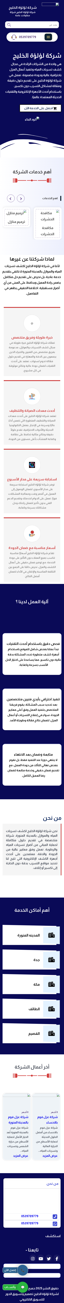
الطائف (34, 1009)
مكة (36, 984)
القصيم (34, 1033)
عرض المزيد (50, 1155)
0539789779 (27, 37)
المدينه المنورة (28, 935)
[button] (21, 198)
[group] (48, 223)
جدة (36, 960)
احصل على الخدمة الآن (38, 108)
